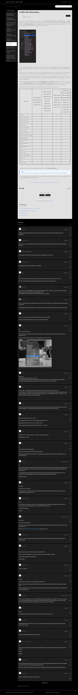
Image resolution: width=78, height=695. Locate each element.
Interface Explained (23, 215)
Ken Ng (23, 299)
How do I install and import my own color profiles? (29, 208)
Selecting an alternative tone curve (11, 39)
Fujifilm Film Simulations (9, 44)
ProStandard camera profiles (11, 51)
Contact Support (64, 2)
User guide (11, 6)
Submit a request (49, 200)
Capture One (9, 692)
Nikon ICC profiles (10, 47)
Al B (22, 313)
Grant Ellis (24, 229)
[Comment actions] (70, 235)
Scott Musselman (25, 262)
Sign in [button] (70, 2)
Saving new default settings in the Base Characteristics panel (11, 57)
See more (9, 60)
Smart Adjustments (23, 213)
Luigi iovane (24, 673)
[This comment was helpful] (70, 229)
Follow (68, 15)
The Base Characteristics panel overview (11, 30)
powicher (23, 461)
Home (7, 6)
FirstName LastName (26, 641)
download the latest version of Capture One (31, 528)
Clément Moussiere (26, 498)
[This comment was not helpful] (70, 233)
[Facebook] (19, 188)
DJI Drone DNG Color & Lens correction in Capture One (11, 24)
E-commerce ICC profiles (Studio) (10, 14)
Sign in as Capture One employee (52, 692)
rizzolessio (24, 287)
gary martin (24, 546)
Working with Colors (17, 6)
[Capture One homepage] (14, 2)
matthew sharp (25, 240)
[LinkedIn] (23, 188)
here (25, 526)
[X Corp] (21, 188)
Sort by (70, 224)
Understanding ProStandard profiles (11, 19)
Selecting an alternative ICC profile (11, 35)
